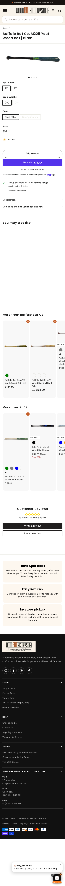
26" (6, 88)
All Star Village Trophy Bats (15, 702)
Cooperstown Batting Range (16, 757)
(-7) (17, 102)
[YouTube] (21, 670)
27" (15, 88)
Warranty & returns (38, 823)
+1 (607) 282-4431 (11, 803)
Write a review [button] (32, 525)
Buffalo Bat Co (32, 315)
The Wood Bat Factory (19, 818)
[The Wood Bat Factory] (32, 10)
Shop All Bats (8, 688)
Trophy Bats (8, 698)
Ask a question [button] (32, 533)
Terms (14, 823)
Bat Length (9, 82)
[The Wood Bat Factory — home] (19, 646)
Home (5, 28)
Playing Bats (8, 693)
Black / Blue (10, 117)
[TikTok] (29, 670)
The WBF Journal (10, 762)
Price (5, 126)
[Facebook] (13, 670)
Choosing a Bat (9, 722)
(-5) (23, 407)
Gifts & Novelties (10, 707)
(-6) (7, 102)
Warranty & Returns (12, 737)
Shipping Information (12, 732)
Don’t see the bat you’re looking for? (23, 206)
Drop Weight (10, 96)
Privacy (5, 823)
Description (9, 199)
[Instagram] (5, 670)
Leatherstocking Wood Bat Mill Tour (19, 752)
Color (6, 111)
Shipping (24, 823)
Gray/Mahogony (30, 117)
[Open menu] (5, 10)
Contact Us (7, 727)
